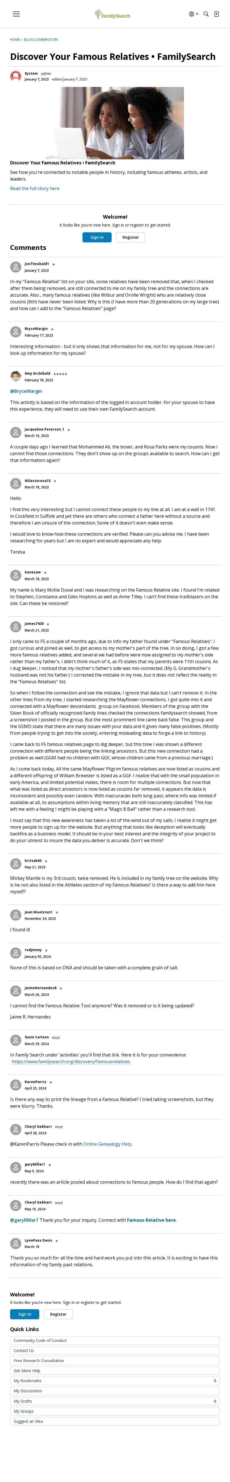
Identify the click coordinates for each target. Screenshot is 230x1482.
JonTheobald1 (37, 263)
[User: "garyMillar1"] (15, 1167)
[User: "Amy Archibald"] (15, 376)
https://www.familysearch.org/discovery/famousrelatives (71, 1061)
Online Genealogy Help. (107, 1144)
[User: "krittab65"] (15, 863)
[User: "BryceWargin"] (15, 331)
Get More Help (27, 1370)
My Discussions (28, 1390)
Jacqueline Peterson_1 (44, 429)
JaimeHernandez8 (40, 987)
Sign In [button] (97, 237)
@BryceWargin (26, 391)
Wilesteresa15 (37, 480)
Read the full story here (34, 188)
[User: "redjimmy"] (15, 953)
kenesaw (33, 572)
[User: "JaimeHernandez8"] (15, 991)
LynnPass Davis (38, 1240)
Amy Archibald (37, 373)
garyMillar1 (35, 1164)
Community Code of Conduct (40, 1340)
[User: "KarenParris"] (15, 1085)
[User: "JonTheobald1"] (15, 267)
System (31, 73)
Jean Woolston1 (38, 912)
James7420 (34, 623)
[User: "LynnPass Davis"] (15, 1243)
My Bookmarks (115, 1380)
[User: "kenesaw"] (15, 575)
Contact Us (24, 1350)
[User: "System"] (15, 76)
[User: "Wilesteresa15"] (15, 483)
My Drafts (115, 1401)
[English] (112, 14)
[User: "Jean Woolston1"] (15, 915)
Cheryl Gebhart (38, 1126)
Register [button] (131, 237)
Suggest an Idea (28, 1421)
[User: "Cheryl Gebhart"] (15, 1129)
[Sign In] (216, 14)
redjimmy (33, 949)
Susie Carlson (37, 1037)
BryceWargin (36, 328)
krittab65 (33, 860)
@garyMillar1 (24, 1220)
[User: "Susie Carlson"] (15, 1040)
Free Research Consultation (39, 1360)
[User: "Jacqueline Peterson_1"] (15, 432)
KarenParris (35, 1081)
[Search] (206, 14)
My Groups (24, 1411)
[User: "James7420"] (15, 626)
